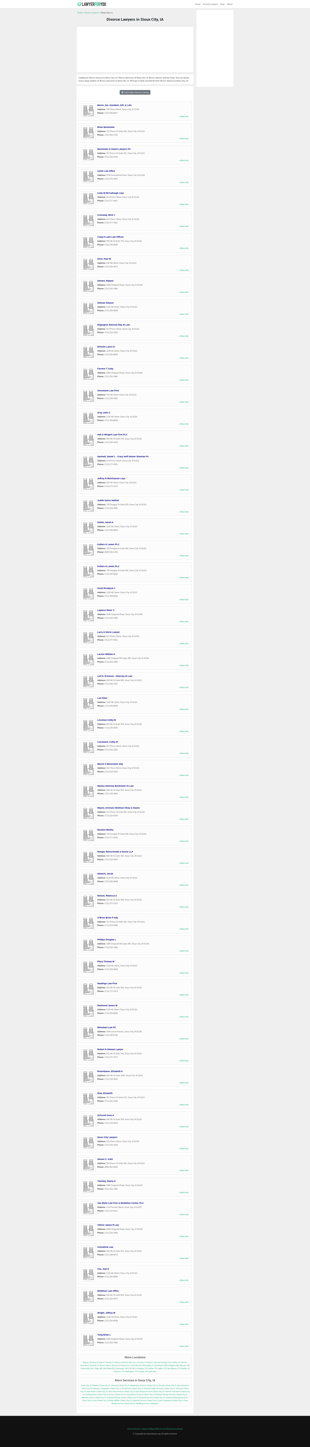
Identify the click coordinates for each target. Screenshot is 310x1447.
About (229, 4)
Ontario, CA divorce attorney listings (152, 1362)
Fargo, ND (98, 1368)
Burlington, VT (131, 1371)
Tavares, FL (124, 1365)
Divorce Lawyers (210, 4)
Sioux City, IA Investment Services (129, 1394)
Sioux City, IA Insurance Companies (95, 1388)
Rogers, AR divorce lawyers (94, 1362)
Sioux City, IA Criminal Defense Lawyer (111, 1397)
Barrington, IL (148, 1365)
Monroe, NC (185, 1365)
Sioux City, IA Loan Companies (160, 1400)
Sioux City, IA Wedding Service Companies (141, 1403)
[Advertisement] (135, 49)
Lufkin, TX (162, 1368)
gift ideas (152, 1371)
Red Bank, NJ (109, 1368)
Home (197, 4)
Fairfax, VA (185, 1368)
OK (130, 1368)
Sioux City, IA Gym (89, 1400)
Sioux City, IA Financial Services (140, 1397)
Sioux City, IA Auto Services (177, 1385)
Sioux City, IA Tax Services (121, 1388)
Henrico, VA (119, 1371)
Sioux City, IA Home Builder (109, 1400)
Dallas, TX (153, 1368)
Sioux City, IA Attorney (109, 1385)
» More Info (183, 116)
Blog (222, 4)
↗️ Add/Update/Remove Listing (135, 92)
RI (134, 1368)
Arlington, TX (141, 1368)
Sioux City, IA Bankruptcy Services (133, 1385)
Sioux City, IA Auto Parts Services (110, 1391)
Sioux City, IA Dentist (156, 1385)
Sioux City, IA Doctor (106, 1394)
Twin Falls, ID (136, 1365)
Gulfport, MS (174, 1365)
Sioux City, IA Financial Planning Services (171, 1397)
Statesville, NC (87, 1368)
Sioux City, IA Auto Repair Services (138, 1391)
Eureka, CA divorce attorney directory (121, 1362)
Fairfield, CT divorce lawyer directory (104, 1365)
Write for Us (160, 1429)
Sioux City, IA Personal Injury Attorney (148, 1388)
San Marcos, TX (174, 1368)
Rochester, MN (161, 1365)
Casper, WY (143, 1371)
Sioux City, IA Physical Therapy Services (160, 1394)
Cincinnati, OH (122, 1368)
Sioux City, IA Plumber (90, 1385)
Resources (171, 1429)
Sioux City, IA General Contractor (167, 1391)
